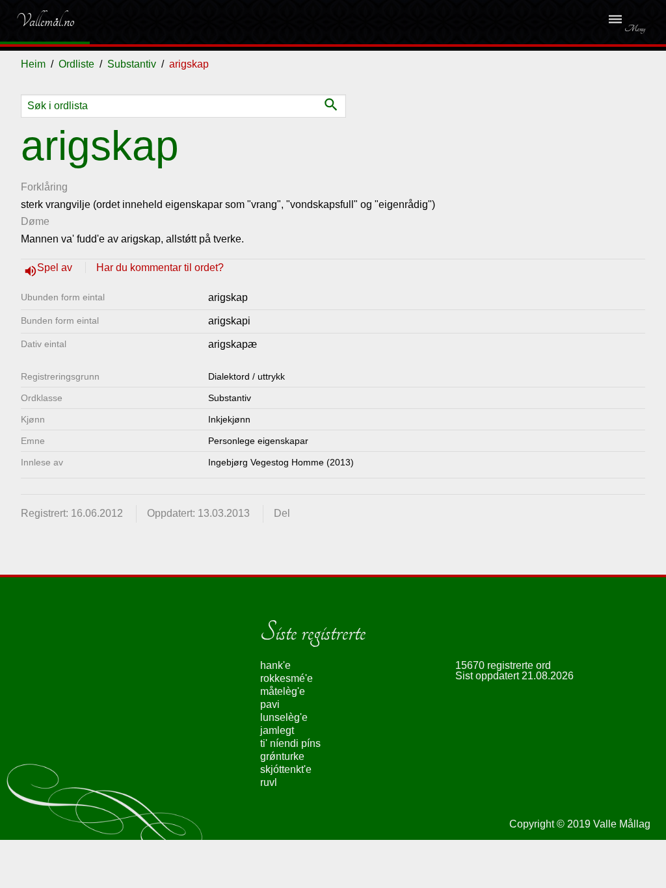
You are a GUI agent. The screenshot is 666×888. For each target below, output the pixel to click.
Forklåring (44, 186)
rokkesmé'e (286, 678)
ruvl (268, 782)
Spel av (56, 267)
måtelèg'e (282, 691)
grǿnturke (282, 756)
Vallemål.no (35, 20)
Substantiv (131, 64)
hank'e (275, 665)
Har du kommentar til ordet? (160, 267)
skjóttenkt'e (286, 769)
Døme (35, 221)
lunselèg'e (284, 717)
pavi (270, 704)
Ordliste (76, 64)
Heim (33, 64)
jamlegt (277, 730)
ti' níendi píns (290, 743)
